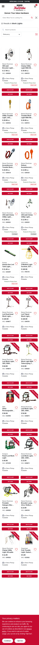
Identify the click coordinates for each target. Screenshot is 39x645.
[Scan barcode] (36, 17)
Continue (7, 641)
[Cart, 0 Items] (35, 6)
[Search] (31, 17)
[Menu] (3, 6)
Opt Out (20, 641)
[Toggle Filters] (36, 34)
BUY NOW (10, 94)
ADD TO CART (10, 89)
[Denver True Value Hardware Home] (20, 8)
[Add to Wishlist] (16, 65)
